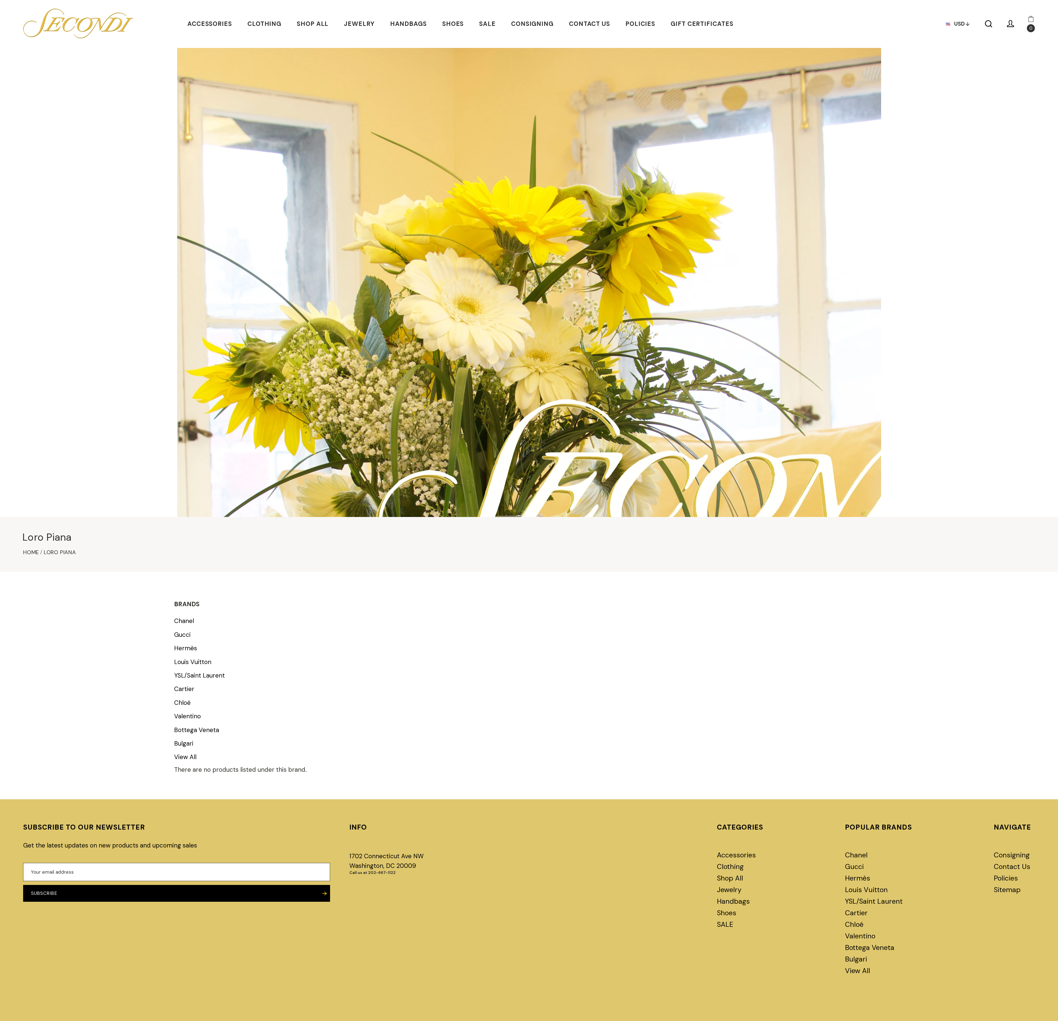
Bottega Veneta (196, 730)
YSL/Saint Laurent (199, 675)
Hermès (185, 648)
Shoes (453, 24)
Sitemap (1007, 889)
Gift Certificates (702, 24)
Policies (640, 24)
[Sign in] (1010, 24)
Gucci (182, 635)
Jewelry (359, 24)
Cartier (184, 689)
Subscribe (44, 893)
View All (185, 757)
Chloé (182, 703)
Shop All (312, 24)
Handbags (408, 24)
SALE (487, 24)
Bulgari (183, 744)
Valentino (187, 716)
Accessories (209, 24)
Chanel (184, 621)
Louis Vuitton (192, 662)
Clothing (264, 24)
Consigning (532, 24)
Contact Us (589, 24)
